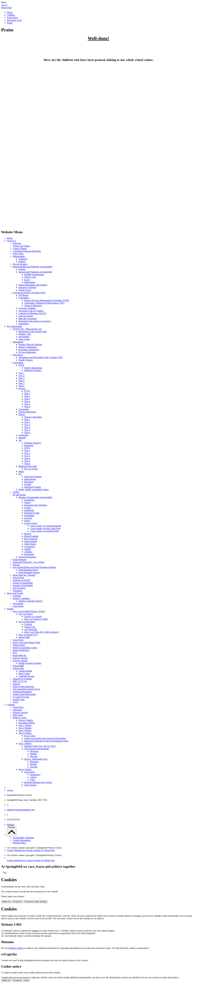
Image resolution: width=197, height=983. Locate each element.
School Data (18, 577)
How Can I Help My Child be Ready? (41, 632)
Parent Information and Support (32, 285)
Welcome (17, 243)
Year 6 (21, 386)
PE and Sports (19, 495)
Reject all (6, 902)
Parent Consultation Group (25, 647)
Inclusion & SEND (21, 580)
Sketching (28, 445)
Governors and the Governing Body (29, 292)
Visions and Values (21, 246)
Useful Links (19, 699)
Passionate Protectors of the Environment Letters (46, 741)
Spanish (22, 438)
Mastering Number (32, 370)
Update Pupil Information (24, 694)
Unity (32, 780)
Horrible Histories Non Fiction (38, 782)
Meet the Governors (27, 318)
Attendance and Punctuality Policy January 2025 (40, 357)
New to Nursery (25, 614)
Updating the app (26, 676)
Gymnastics (29, 546)
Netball (27, 549)
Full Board (23, 295)
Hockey (27, 533)
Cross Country (30, 523)
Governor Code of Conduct (31, 311)
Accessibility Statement (23, 837)
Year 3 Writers (24, 730)
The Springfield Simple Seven (26, 689)
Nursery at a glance (33, 616)
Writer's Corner (20, 717)
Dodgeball (29, 510)
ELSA (27, 279)
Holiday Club (24, 334)
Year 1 (21, 373)
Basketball (29, 554)
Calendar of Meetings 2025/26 (32, 313)
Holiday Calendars (21, 598)
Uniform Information (22, 691)
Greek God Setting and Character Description (45, 738)
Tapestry (16, 684)
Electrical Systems (32, 487)
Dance (27, 520)
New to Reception (26, 621)
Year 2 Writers (24, 728)
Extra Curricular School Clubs (26, 642)
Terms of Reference (33, 305)
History (21, 414)
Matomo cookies (16, 948)
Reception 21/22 (14, 20)
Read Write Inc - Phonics (24, 575)
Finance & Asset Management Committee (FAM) (46, 300)
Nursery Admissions (27, 347)
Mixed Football (31, 536)
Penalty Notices (25, 360)
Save (26, 980)
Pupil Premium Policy (28, 570)
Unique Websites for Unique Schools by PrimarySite (31, 850)
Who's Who (18, 254)
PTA (15, 653)
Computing (23, 409)
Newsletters (23, 336)
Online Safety (19, 645)
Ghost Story (29, 772)
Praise (9, 23)
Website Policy (19, 843)
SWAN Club (30, 277)
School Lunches (20, 660)
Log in (4, 5)
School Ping (18, 668)
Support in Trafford (27, 287)
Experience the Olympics (35, 505)
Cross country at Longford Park (44, 531)
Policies (22, 261)
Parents (10, 609)
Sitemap (10, 824)
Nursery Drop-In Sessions (30, 344)
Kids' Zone (18, 715)
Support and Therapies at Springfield (35, 272)
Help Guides (24, 673)
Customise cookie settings (35, 902)
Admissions (18, 342)
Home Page (6, 7)
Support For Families (22, 679)
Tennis (27, 502)
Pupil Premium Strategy (29, 572)
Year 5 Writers (24, 743)
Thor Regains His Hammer (36, 748)
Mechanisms (30, 479)
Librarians (17, 710)
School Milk (24, 637)
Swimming (29, 515)
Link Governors (25, 316)
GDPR (16, 492)
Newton (33, 756)
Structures (28, 482)
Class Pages (12, 17)
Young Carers (24, 290)
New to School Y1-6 (27, 634)
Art (19, 440)
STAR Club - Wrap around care (27, 329)
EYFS (21, 365)
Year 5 (21, 383)
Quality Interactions (33, 368)
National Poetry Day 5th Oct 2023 (40, 746)
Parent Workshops (21, 650)
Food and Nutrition (33, 476)
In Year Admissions (27, 352)
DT (20, 474)
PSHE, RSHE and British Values (33, 489)
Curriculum (18, 362)
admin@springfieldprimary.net (21, 810)
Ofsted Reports (19, 559)
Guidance (22, 259)
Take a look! (24, 339)
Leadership (29, 500)
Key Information (14, 326)
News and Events (15, 593)
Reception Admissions (28, 349)
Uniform (28, 624)
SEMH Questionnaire (34, 274)
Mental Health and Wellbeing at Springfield (32, 266)
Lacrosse (28, 518)
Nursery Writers (25, 720)
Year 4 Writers (24, 733)
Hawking (34, 751)
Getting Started (25, 671)
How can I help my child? (36, 619)
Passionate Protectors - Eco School (28, 562)
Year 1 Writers (24, 725)
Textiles (27, 484)
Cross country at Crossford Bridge (45, 526)
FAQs (15, 702)
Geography (23, 435)
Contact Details (20, 248)
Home (10, 12)
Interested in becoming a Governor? (34, 321)
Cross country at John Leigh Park (45, 528)
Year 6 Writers (24, 769)
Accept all (17, 902)
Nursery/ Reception (33, 417)
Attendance (23, 323)
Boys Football (30, 539)
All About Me (30, 629)
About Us (11, 241)
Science (22, 388)
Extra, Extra (29, 736)
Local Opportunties (27, 557)
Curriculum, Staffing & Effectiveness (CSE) (44, 303)
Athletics (28, 552)
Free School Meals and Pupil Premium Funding (34, 567)
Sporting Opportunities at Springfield (35, 497)
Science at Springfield (23, 583)
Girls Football (30, 541)
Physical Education (27, 412)
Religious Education (27, 466)
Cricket (27, 507)
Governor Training (26, 308)
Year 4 (21, 380)
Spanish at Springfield (23, 585)
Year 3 (21, 378)
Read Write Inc (19, 655)
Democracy (35, 774)
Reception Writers (26, 723)
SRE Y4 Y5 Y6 (20, 681)
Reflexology (29, 282)
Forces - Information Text (35, 759)
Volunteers (17, 590)
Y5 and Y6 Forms (21, 697)
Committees (23, 298)
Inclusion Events (31, 513)
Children (11, 15)
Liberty (33, 777)
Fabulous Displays (32, 443)
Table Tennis (30, 544)
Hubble (33, 754)
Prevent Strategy (20, 264)
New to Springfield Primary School (29, 611)
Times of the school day (23, 686)
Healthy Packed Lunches (29, 663)
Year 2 (21, 375)
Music (21, 471)
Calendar (17, 596)
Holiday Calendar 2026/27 (30, 601)
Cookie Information (22, 840)
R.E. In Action (30, 469)
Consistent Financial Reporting (27, 251)
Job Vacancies (19, 588)
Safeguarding (19, 256)
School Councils (20, 658)
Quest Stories (30, 785)
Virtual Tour (29, 627)
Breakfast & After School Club (32, 331)
